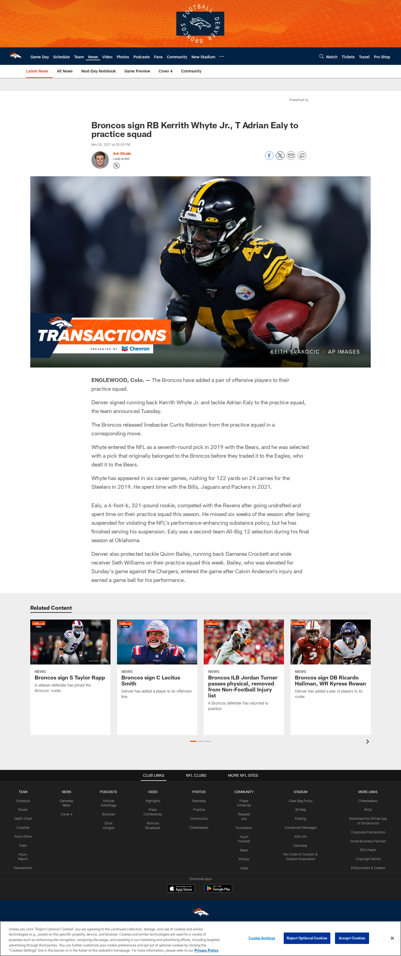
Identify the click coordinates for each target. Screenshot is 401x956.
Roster (23, 809)
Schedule (23, 801)
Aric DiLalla (122, 153)
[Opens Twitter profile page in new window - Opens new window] (116, 165)
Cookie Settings (262, 938)
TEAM (23, 792)
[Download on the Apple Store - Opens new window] (181, 889)
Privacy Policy (206, 950)
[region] (200, 938)
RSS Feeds (368, 850)
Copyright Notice (368, 859)
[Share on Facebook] (269, 158)
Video (244, 868)
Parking (300, 818)
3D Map (300, 809)
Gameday (199, 801)
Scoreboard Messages (301, 827)
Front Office (23, 836)
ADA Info (300, 836)
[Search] (321, 56)
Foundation (244, 828)
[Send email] (291, 158)
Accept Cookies (352, 938)
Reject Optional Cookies (307, 938)
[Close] (392, 938)
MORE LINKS (368, 792)
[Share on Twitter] (280, 158)
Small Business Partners (368, 841)
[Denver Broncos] (200, 913)
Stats (23, 845)
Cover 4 (66, 814)
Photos (244, 859)
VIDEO (153, 792)
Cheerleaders (198, 827)
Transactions (23, 868)
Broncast (108, 814)
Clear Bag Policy (301, 801)
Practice (199, 809)
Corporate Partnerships (368, 832)
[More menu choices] (222, 56)
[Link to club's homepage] (15, 56)
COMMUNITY (244, 792)
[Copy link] (302, 155)
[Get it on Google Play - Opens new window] (218, 891)
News (244, 850)
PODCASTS (108, 792)
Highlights (152, 801)
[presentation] (368, 742)
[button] (193, 741)
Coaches (23, 827)
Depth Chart (23, 818)
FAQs (368, 809)
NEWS (66, 792)
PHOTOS (199, 792)
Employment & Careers (368, 868)
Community (199, 818)
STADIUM (300, 792)
